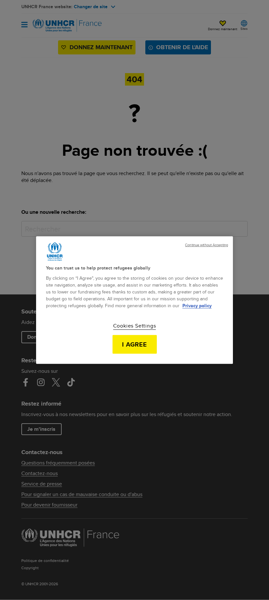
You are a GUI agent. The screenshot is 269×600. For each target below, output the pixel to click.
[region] (134, 300)
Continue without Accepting (206, 245)
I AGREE (134, 344)
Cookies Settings (134, 325)
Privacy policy (197, 305)
